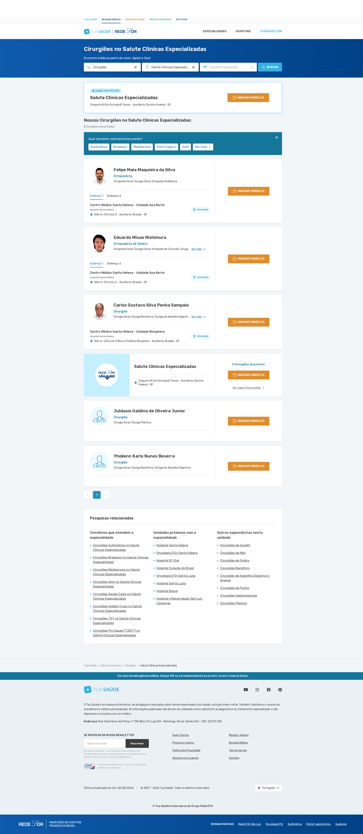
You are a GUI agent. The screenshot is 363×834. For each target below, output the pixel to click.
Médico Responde (160, 19)
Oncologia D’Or (274, 824)
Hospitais (243, 31)
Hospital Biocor (167, 591)
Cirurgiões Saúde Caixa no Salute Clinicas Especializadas (117, 596)
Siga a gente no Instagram (257, 690)
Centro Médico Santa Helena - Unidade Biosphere (127, 331)
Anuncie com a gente (185, 758)
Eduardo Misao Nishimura (140, 237)
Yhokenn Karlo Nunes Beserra (144, 456)
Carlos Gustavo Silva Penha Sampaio (151, 305)
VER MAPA (202, 209)
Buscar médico (111, 19)
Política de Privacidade (186, 750)
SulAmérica (99, 147)
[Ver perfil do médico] (99, 175)
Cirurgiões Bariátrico (235, 568)
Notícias (181, 19)
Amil (185, 147)
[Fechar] (276, 137)
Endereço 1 (96, 195)
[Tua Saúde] (101, 689)
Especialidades (215, 31)
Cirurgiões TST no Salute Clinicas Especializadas (117, 621)
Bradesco (120, 147)
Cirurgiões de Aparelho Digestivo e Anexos (244, 578)
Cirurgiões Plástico (233, 603)
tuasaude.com (271, 31)
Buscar (272, 67)
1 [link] (97, 495)
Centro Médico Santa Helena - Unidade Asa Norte (127, 205)
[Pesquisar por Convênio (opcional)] (251, 67)
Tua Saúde (90, 19)
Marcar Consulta (111, 665)
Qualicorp (341, 824)
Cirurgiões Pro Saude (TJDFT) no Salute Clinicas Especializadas (116, 633)
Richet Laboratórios (318, 824)
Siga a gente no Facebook (269, 690)
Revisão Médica (238, 742)
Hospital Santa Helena (102, 209)
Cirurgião (130, 665)
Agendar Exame (135, 19)
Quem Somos (180, 735)
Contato (234, 758)
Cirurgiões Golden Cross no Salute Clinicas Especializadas (117, 608)
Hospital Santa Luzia (171, 583)
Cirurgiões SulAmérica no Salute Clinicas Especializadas (116, 547)
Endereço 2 (114, 195)
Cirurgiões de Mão (233, 553)
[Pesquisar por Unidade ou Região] (193, 67)
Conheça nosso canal (246, 690)
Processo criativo (183, 742)
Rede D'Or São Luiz (249, 824)
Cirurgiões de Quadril (235, 545)
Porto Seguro (166, 147)
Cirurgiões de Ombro (234, 560)
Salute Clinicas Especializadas (124, 97)
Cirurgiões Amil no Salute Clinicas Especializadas (117, 584)
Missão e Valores (239, 735)
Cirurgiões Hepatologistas (238, 595)
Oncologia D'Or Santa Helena (176, 553)
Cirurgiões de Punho (234, 588)
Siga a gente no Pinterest (280, 690)
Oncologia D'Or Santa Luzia (175, 576)
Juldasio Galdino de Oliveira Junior (149, 410)
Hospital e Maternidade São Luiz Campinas (179, 601)
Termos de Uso (238, 750)
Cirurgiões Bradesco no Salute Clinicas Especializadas (120, 560)
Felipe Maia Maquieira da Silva (144, 169)
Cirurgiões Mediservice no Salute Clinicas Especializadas (116, 572)
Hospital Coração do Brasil (175, 568)
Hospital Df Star (167, 560)
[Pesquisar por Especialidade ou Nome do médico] (135, 67)
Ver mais (201, 147)
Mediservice (142, 147)
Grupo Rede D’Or (202, 806)
